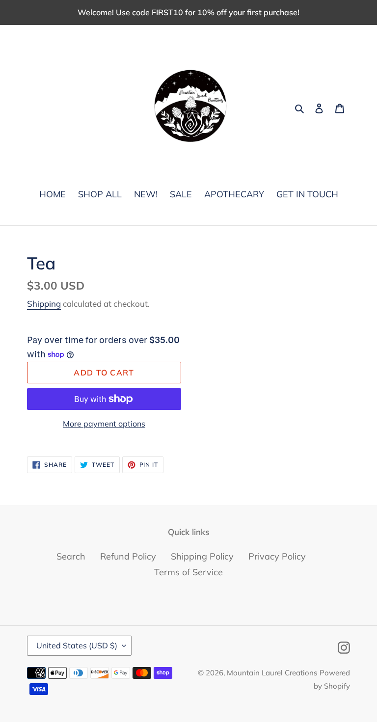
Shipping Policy (202, 556)
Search (70, 556)
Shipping (44, 303)
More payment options (104, 423)
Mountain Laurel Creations (272, 672)
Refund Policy (128, 556)
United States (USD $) (76, 645)
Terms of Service (188, 572)
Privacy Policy (277, 556)
